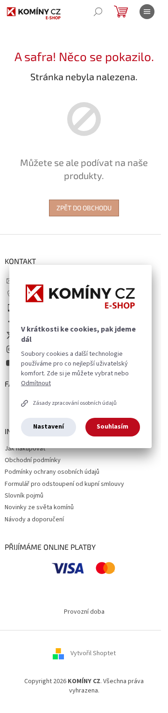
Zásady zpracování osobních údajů (75, 403)
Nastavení (48, 426)
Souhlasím (112, 426)
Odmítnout (36, 383)
